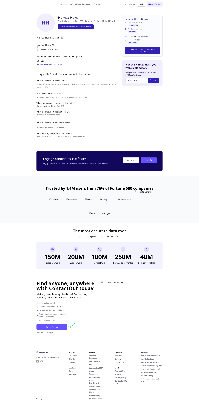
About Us (118, 355)
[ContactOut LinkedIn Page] (37, 378)
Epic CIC (57, 49)
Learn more (131, 160)
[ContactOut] (46, 4)
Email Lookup (66, 4)
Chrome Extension (82, 4)
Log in (141, 4)
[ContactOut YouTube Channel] (41, 378)
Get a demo (130, 4)
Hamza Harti (68, 17)
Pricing (97, 4)
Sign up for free (154, 4)
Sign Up (149, 160)
